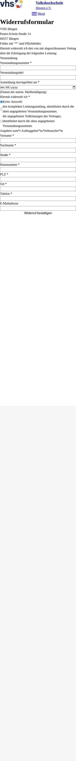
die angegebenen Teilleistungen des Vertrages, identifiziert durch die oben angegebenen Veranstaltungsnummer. (32, 121)
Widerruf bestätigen (38, 213)
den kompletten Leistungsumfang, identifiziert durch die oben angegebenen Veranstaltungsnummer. (38, 109)
